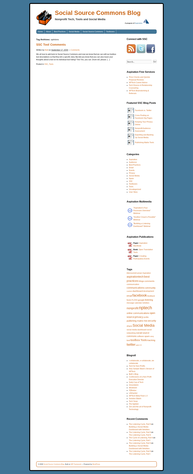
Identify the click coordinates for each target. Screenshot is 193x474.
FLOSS (135, 300)
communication (133, 284)
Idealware (133, 388)
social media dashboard (136, 330)
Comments (75, 50)
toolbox (135, 340)
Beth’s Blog (133, 374)
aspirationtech (135, 276)
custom (129, 291)
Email (131, 168)
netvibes (145, 303)
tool (128, 340)
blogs (141, 281)
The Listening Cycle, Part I (139, 440)
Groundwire (134, 385)
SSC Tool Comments (51, 44)
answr (139, 273)
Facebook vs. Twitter (143, 110)
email (129, 295)
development (148, 291)
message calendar (134, 303)
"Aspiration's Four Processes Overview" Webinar (142, 210)
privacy (139, 317)
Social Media (74, 32)
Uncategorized (135, 189)
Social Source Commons (93, 32)
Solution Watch (135, 398)
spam (147, 336)
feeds (129, 300)
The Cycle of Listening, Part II (141, 438)
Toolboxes (110, 32)
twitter (131, 344)
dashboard (138, 291)
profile (146, 317)
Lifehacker (133, 393)
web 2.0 (139, 345)
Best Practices (60, 32)
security (152, 320)
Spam (131, 178)
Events (131, 170)
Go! (154, 61)
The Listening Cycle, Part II (140, 424)
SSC (46, 64)
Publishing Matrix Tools (144, 142)
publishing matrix (135, 320)
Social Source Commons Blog (98, 12)
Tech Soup (133, 401)
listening (149, 300)
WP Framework (76, 464)
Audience (133, 162)
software (140, 336)
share (129, 326)
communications (135, 287)
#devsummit (132, 273)
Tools (51, 64)
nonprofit (132, 308)
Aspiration (138, 23)
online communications (138, 313)
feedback (151, 296)
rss (145, 320)
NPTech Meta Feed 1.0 (138, 396)
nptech (145, 307)
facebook (139, 295)
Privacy (132, 173)
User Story (133, 192)
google (141, 300)
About (48, 32)
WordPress (96, 464)
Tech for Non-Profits (137, 366)
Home (40, 32)
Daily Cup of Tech (136, 382)
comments (149, 281)
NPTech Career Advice (138, 82)
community (150, 287)
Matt (46, 50)
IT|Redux (132, 390)
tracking (151, 340)
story (152, 336)
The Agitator (134, 404)
